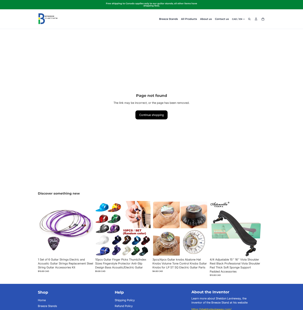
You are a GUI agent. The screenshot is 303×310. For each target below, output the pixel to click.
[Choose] (203, 251)
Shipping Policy (125, 300)
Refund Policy (124, 306)
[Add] (88, 251)
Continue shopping (151, 115)
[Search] (249, 19)
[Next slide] (88, 228)
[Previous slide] (42, 228)
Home (42, 300)
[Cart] (262, 19)
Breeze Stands (47, 306)
